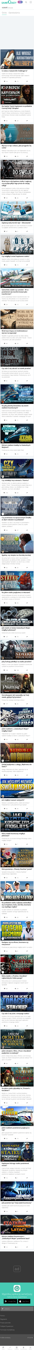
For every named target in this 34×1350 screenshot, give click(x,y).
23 (17, 121)
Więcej (30, 1349)
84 (17, 493)
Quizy (4, 12)
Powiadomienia (23, 1349)
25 (17, 156)
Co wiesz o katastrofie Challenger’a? (14, 71)
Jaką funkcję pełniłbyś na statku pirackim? (17, 662)
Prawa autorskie (5, 1323)
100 (18, 670)
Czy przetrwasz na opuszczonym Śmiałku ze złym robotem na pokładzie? (16, 519)
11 (17, 420)
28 (17, 343)
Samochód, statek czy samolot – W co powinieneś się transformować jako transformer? (15, 292)
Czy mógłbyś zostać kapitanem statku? (15, 256)
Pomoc (2, 1316)
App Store (25, 1301)
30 (17, 567)
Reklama (7, 1309)
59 (17, 603)
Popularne (10, 1349)
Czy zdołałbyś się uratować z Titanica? (15, 480)
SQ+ (20, 2)
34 (17, 1026)
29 (17, 775)
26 (17, 917)
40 (17, 808)
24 (17, 1103)
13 (17, 265)
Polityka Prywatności (6, 1326)
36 (17, 198)
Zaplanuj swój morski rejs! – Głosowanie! (16, 223)
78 (17, 637)
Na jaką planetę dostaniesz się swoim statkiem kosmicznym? (15, 407)
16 (17, 454)
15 (17, 81)
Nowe (3, 1349)
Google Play (12, 1301)
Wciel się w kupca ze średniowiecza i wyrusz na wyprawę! (15, 332)
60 (17, 739)
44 (17, 988)
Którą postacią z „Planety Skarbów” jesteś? (17, 869)
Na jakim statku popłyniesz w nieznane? (16, 592)
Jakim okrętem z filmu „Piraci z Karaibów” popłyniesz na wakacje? (16, 1052)
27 (17, 530)
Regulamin (3, 1319)
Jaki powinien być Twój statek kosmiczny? (16, 1203)
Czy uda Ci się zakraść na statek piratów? (16, 368)
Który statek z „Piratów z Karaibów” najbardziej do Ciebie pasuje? (14, 977)
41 (17, 1063)
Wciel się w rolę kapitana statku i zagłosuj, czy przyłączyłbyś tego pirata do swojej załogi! (17, 183)
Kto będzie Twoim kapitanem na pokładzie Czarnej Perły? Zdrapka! (17, 107)
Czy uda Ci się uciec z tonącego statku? (15, 1013)
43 (17, 381)
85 (17, 704)
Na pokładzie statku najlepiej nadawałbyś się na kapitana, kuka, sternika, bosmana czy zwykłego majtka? (16, 905)
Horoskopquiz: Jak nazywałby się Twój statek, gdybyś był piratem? (15, 696)
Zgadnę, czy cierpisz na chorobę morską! (16, 555)
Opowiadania (14, 12)
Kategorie (17, 1349)
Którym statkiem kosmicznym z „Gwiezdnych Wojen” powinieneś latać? (16, 1237)
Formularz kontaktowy (7, 1330)
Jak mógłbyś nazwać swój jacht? (13, 800)
